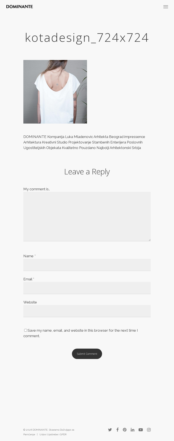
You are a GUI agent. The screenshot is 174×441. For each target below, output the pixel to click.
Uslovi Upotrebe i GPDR (53, 434)
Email (28, 279)
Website (30, 302)
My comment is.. (36, 189)
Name (29, 256)
